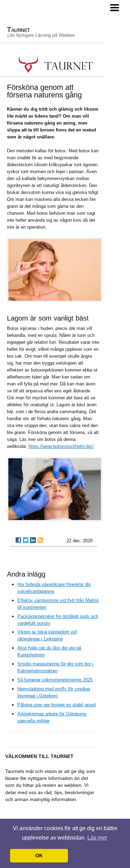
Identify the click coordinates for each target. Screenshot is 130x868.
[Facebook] (18, 540)
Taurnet (18, 29)
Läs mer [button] (97, 838)
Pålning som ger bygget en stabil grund (56, 704)
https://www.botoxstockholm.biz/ (61, 446)
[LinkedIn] (33, 540)
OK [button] (39, 855)
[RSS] (40, 540)
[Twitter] (25, 540)
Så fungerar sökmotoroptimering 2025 (55, 679)
